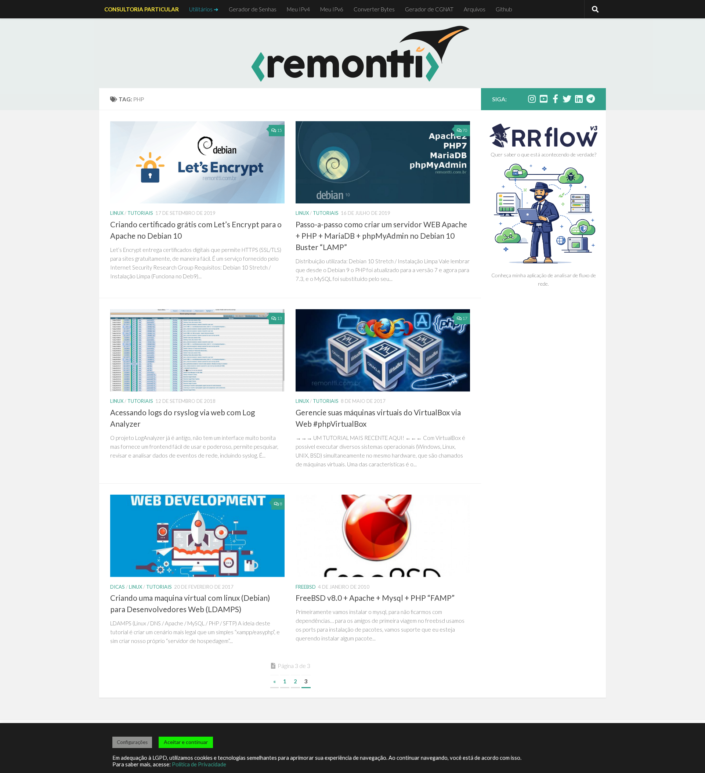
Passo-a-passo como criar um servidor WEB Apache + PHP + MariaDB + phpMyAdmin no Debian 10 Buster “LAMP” (381, 236)
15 (279, 130)
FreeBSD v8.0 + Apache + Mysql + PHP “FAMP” (375, 597)
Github (504, 9)
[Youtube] (543, 98)
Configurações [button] (132, 742)
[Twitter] (567, 98)
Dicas (117, 587)
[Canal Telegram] (590, 98)
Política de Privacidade (199, 764)
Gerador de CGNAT (429, 9)
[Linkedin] (578, 98)
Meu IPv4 (298, 9)
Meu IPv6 (331, 9)
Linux (116, 213)
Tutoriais (140, 213)
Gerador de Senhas (252, 9)
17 (464, 318)
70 (464, 130)
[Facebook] (555, 98)
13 (279, 318)
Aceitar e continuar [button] (186, 742)
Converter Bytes (374, 9)
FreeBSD (306, 587)
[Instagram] (531, 98)
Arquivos (474, 9)
